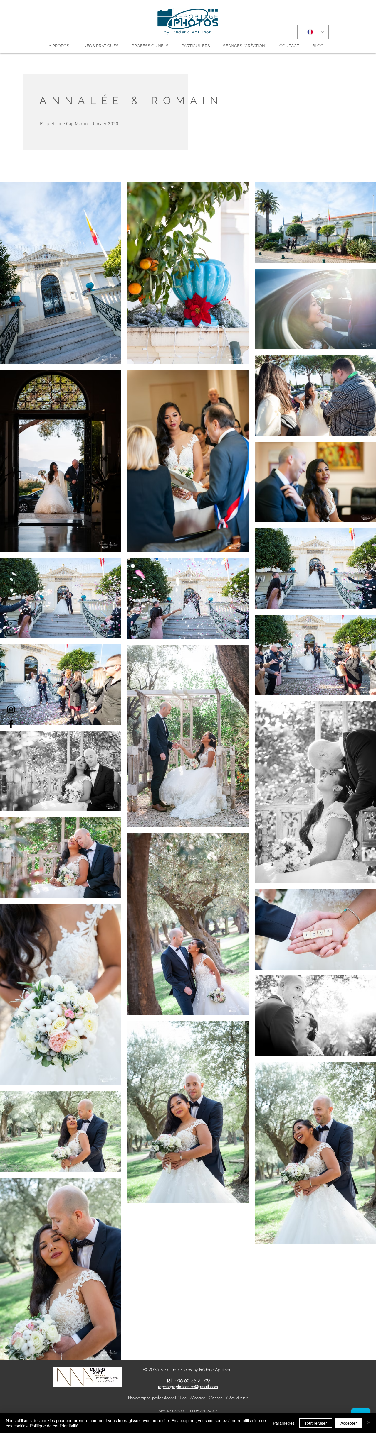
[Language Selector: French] (313, 32)
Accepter (348, 1423)
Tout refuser (315, 1423)
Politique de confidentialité (54, 1426)
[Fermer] (368, 1423)
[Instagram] (11, 709)
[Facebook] (11, 724)
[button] (61, 45)
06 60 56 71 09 (193, 1381)
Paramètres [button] (284, 1423)
